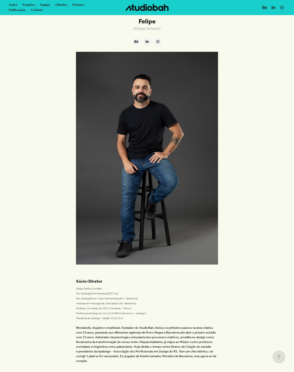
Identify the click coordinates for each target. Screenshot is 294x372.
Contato (37, 10)
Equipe (45, 5)
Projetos (29, 5)
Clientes (61, 5)
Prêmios (78, 5)
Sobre (13, 5)
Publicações (17, 10)
